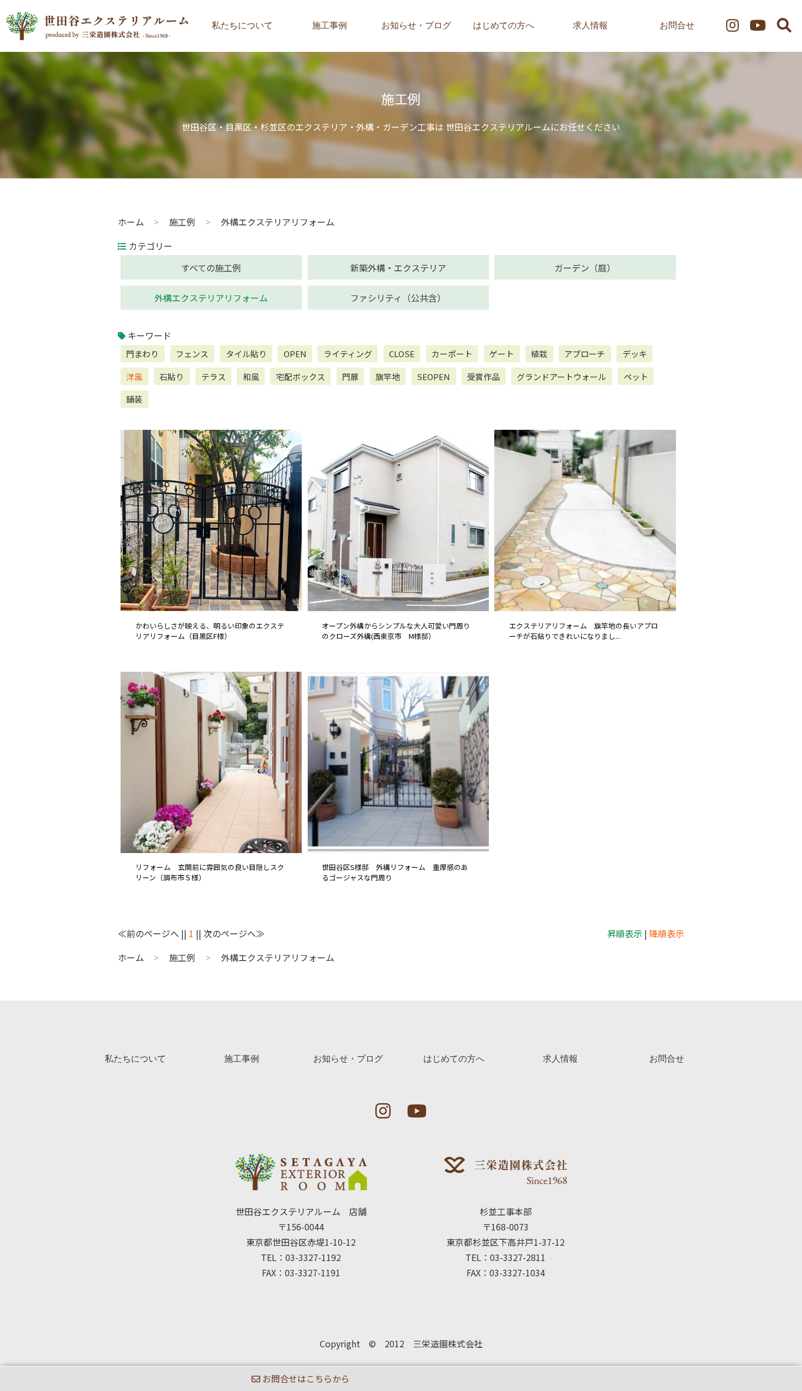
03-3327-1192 (313, 1257)
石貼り (171, 376)
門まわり (142, 353)
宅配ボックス (300, 376)
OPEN (295, 353)
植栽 (539, 353)
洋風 (134, 376)
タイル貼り (246, 353)
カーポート (452, 353)
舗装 (134, 399)
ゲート (501, 353)
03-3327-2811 (518, 1257)
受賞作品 (483, 376)
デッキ (635, 353)
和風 (251, 376)
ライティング (348, 353)
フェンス (192, 353)
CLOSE (402, 353)
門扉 (350, 376)
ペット (636, 376)
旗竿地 (387, 376)
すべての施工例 (211, 267)
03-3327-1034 (517, 1272)
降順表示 (666, 933)
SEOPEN (433, 376)
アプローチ (584, 353)
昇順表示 (624, 933)
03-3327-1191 (312, 1272)
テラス (213, 376)
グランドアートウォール (561, 376)
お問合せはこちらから (305, 1378)
